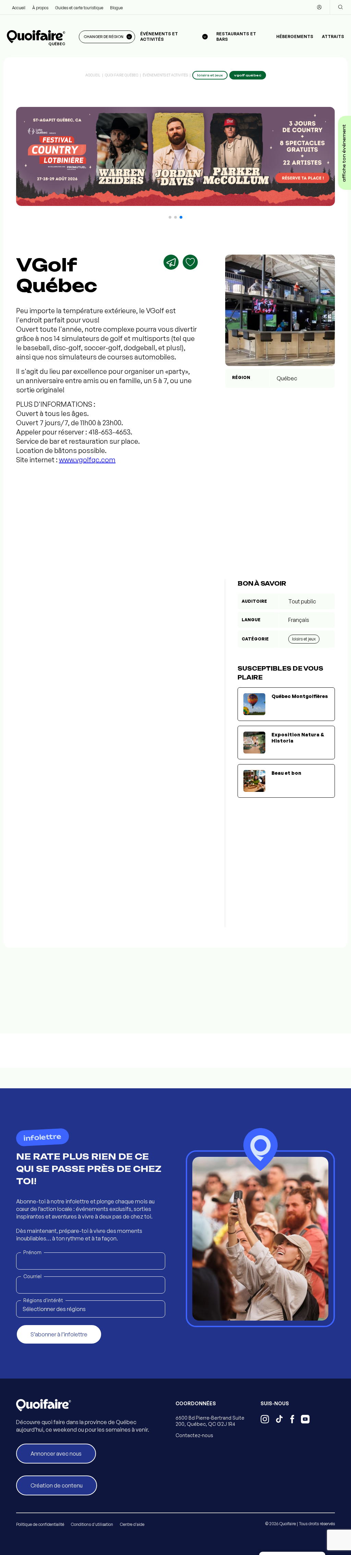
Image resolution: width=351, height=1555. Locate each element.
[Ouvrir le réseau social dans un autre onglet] (265, 1420)
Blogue (116, 7)
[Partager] (171, 262)
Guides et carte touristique (79, 7)
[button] (170, 217)
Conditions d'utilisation (92, 1524)
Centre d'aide (132, 1524)
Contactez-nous (194, 1435)
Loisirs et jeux (304, 638)
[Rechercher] (340, 7)
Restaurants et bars (236, 36)
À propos (40, 7)
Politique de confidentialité (40, 1524)
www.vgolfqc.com (87, 459)
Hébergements (294, 36)
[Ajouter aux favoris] (190, 262)
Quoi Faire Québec (121, 75)
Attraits (333, 36)
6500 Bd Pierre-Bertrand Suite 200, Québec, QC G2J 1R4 (210, 1421)
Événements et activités (165, 75)
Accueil (18, 7)
